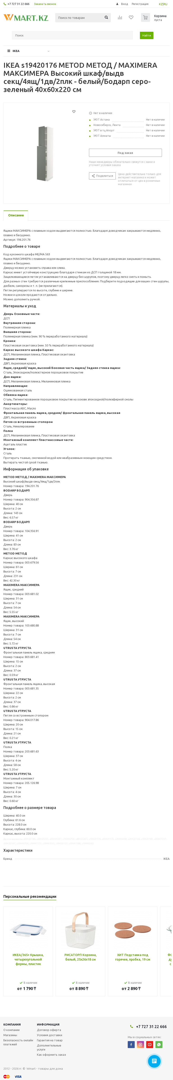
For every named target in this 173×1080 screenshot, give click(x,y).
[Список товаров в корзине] (154, 20)
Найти (146, 35)
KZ (161, 4)
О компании (11, 1029)
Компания (12, 1024)
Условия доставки (49, 1035)
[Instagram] (140, 1044)
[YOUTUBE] (149, 1044)
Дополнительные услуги (49, 1047)
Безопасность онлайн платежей (18, 1042)
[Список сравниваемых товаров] (120, 19)
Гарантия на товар (50, 1040)
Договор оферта (49, 1029)
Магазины (10, 1035)
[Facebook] (131, 1044)
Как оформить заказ (51, 1054)
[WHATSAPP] (158, 1044)
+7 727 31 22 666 (18, 3)
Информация (48, 1024)
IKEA (16, 50)
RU (165, 4)
